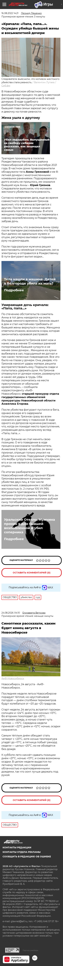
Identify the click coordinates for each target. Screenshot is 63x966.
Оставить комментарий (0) (31, 572)
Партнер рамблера (30, 950)
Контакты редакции (17, 847)
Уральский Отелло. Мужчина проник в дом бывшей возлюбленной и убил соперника (29, 526)
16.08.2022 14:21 (9, 13)
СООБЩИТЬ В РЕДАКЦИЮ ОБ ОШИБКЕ (27, 856)
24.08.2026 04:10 (10, 612)
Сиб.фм (5, 85)
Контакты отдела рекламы (22, 852)
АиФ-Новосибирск (12, 678)
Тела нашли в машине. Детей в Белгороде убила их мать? (30, 281)
